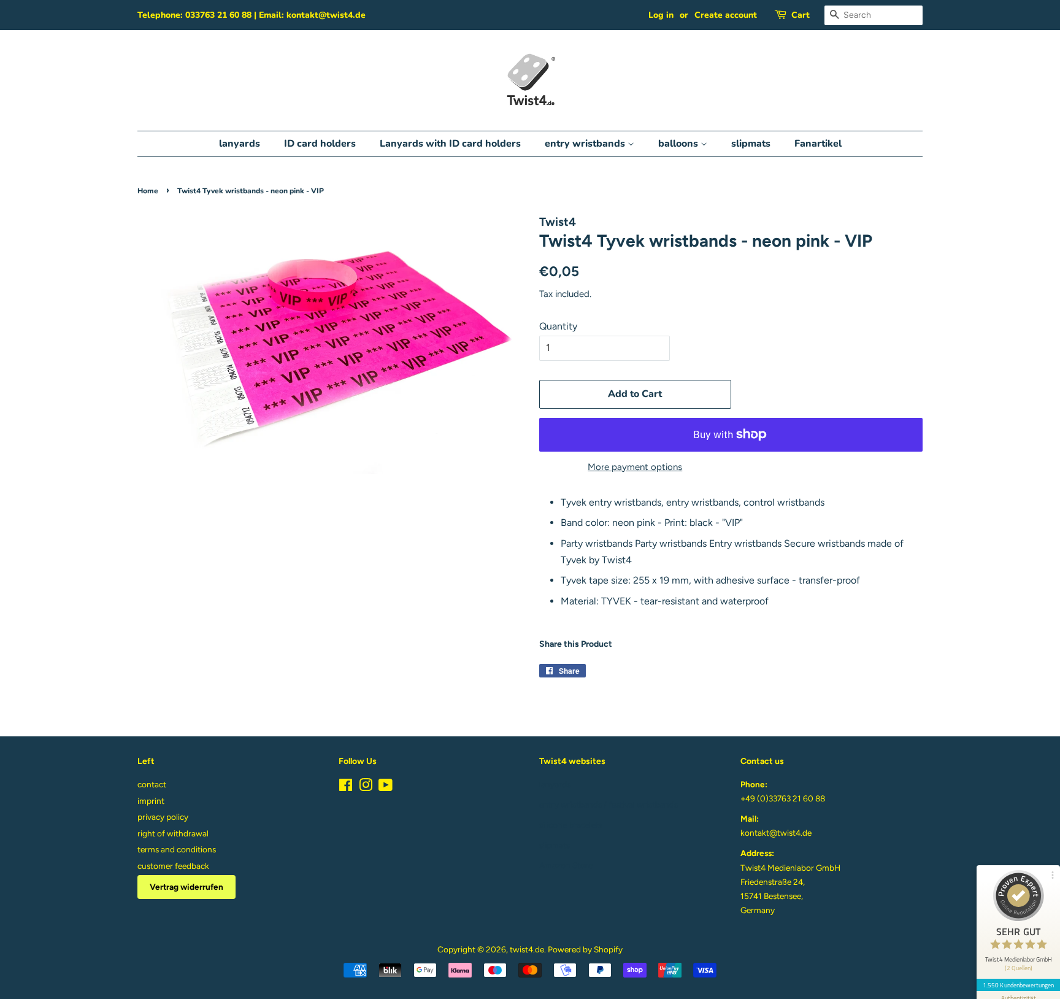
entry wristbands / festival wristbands (608, 804)
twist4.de (527, 949)
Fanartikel (818, 143)
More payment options (635, 466)
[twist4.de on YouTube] (385, 787)
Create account (725, 15)
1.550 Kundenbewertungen (1018, 985)
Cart (800, 15)
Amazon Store (566, 865)
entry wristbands (586, 143)
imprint (150, 801)
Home (147, 191)
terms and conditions (176, 849)
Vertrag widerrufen (186, 887)
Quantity (558, 326)
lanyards (239, 143)
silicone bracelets (570, 825)
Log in (661, 15)
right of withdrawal (173, 833)
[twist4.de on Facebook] (346, 787)
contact (151, 784)
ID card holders (320, 143)
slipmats (750, 143)
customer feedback (173, 866)
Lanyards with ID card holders (450, 143)
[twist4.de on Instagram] (365, 787)
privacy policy (162, 817)
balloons (679, 143)
